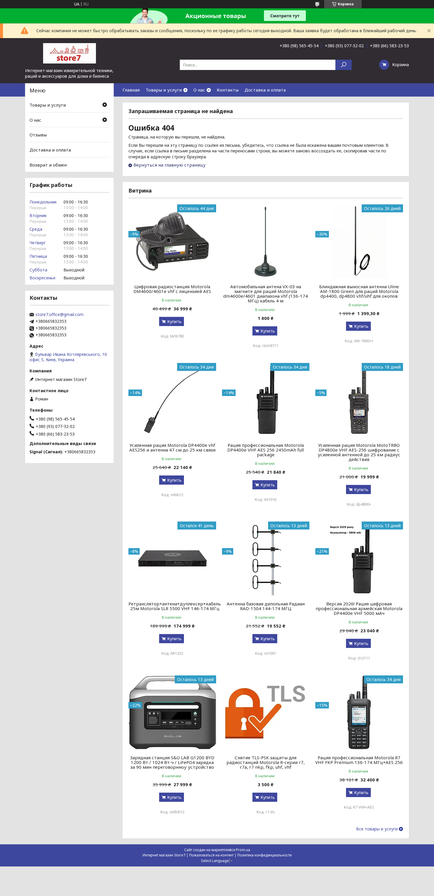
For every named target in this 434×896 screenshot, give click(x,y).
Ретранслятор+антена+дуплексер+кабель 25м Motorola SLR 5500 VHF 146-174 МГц (174, 606)
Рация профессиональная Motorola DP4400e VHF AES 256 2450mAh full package (265, 450)
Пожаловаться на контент (211, 855)
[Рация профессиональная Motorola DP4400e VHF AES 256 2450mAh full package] (266, 400)
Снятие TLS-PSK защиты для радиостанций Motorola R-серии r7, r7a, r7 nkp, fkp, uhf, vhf (265, 762)
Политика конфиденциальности (264, 855)
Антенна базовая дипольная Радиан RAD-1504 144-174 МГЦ (266, 606)
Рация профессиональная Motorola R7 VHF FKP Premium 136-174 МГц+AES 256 (359, 760)
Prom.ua (243, 849)
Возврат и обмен (48, 164)
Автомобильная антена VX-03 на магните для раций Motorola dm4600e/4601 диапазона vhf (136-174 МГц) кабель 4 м (265, 293)
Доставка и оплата (265, 90)
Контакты (228, 90)
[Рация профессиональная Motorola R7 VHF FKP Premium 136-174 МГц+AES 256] (359, 712)
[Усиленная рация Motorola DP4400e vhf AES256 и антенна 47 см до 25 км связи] (172, 400)
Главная (131, 90)
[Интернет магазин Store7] (69, 53)
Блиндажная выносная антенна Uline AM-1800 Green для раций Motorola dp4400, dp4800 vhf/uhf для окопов (359, 291)
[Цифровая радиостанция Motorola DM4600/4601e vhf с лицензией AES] (172, 241)
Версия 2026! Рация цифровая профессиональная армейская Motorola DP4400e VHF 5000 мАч (359, 608)
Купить (174, 321)
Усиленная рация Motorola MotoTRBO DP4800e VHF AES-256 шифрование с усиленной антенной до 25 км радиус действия (359, 452)
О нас (199, 90)
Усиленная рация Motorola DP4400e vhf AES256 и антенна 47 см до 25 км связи (172, 447)
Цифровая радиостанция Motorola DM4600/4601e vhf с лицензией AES (172, 289)
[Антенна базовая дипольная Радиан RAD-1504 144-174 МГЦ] (266, 558)
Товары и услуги (164, 90)
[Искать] (343, 65)
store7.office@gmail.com (59, 314)
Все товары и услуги (377, 829)
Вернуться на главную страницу (169, 165)
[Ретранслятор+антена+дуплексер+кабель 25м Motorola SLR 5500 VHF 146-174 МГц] (172, 558)
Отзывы (38, 135)
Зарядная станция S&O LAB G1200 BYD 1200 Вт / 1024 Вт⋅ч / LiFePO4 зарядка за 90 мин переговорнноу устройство (172, 762)
